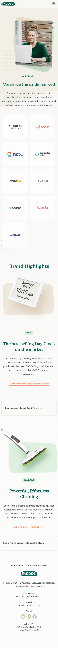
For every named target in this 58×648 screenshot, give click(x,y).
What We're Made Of (36, 565)
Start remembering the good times (29, 384)
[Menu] (54, 3)
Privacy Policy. (35, 586)
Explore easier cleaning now (29, 527)
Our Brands (17, 565)
